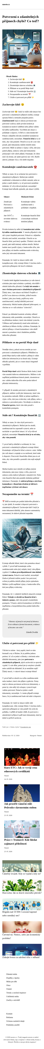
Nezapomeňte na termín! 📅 (20, 94)
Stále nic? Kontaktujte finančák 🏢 (23, 91)
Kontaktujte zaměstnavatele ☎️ (21, 82)
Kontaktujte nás (25, 727)
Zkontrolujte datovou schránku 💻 (22, 85)
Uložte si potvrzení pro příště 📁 (22, 97)
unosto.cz (6, 4)
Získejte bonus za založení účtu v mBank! (21, 957)
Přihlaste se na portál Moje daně (21, 88)
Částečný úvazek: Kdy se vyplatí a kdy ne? (21, 873)
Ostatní (39, 735)
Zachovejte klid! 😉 (17, 79)
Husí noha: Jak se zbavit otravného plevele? (22, 893)
